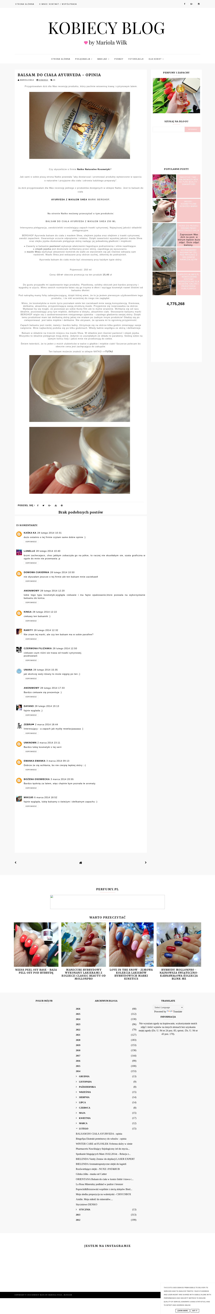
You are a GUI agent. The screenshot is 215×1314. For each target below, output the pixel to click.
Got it (194, 1310)
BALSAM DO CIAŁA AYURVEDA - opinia (99, 1133)
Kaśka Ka (30, 533)
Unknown (30, 742)
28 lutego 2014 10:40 (48, 551)
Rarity (28, 630)
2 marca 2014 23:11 (48, 742)
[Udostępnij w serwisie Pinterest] (61, 506)
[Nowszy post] (16, 862)
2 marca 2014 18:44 (46, 724)
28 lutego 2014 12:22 (45, 612)
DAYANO (29, 706)
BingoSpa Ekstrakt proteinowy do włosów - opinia (101, 1138)
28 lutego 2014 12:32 (46, 630)
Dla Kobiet (155, 59)
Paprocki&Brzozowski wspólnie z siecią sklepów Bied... (104, 1189)
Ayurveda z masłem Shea (69, 199)
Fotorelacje (136, 59)
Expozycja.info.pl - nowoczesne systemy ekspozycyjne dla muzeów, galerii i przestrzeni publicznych (188, 281)
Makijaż (102, 59)
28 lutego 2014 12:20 (52, 590)
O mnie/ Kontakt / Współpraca (58, 4)
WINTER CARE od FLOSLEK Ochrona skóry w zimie (104, 1143)
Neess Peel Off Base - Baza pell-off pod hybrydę (36, 971)
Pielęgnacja (83, 59)
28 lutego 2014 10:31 (49, 533)
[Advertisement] (176, 330)
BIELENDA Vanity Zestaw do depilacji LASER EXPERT (105, 1159)
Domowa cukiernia (36, 572)
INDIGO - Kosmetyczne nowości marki (189, 203)
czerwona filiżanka (38, 648)
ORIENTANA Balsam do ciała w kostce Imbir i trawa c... (104, 1179)
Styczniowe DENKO (86, 1204)
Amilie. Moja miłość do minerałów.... (94, 1199)
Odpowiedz (31, 542)
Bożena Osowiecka (37, 779)
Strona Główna (24, 4)
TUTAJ (109, 351)
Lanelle (29, 551)
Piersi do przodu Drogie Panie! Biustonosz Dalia (188, 228)
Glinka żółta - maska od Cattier (91, 1174)
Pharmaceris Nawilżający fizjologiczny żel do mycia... (103, 1148)
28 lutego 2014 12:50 (65, 648)
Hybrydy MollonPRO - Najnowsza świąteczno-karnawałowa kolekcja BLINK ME (179, 974)
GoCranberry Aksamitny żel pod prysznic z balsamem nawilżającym (188, 255)
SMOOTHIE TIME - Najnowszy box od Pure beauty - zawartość (188, 180)
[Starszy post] (146, 862)
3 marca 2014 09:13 (57, 761)
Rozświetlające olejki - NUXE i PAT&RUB (98, 1169)
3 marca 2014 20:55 (62, 779)
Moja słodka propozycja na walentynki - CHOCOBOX (103, 1194)
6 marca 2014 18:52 (45, 797)
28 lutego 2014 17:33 (52, 688)
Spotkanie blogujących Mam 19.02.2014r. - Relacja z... (103, 1154)
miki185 (28, 797)
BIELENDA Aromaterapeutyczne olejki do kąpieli (101, 1164)
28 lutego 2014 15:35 (45, 669)
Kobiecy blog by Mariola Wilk (47, 1295)
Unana (28, 669)
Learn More (182, 1310)
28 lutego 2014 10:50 (62, 572)
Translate (177, 1011)
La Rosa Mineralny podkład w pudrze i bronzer (99, 1184)
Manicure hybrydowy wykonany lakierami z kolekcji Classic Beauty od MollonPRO (84, 974)
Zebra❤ (29, 724)
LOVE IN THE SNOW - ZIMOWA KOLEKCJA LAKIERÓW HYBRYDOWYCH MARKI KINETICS (131, 974)
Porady (118, 59)
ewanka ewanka (34, 761)
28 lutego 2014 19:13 (47, 706)
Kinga (28, 612)
